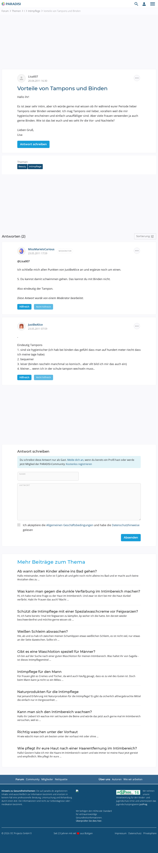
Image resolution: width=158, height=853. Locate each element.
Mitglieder (47, 779)
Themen (16, 11)
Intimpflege (34, 11)
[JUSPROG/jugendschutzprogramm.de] (128, 792)
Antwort (24, 485)
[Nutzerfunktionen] (144, 4)
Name (22, 474)
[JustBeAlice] (22, 326)
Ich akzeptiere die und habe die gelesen (81, 527)
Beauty (22, 166)
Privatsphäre (149, 833)
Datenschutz (134, 833)
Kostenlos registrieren (79, 464)
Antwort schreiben (33, 144)
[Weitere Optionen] (137, 78)
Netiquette (61, 779)
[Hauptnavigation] (152, 4)
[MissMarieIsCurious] (22, 250)
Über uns (104, 779)
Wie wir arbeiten (132, 779)
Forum (5, 11)
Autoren (117, 779)
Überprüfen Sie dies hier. (89, 820)
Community (33, 779)
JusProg (143, 804)
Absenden (131, 537)
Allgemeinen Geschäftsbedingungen (69, 525)
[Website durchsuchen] (136, 4)
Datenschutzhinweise (125, 525)
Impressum (121, 833)
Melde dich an (75, 460)
